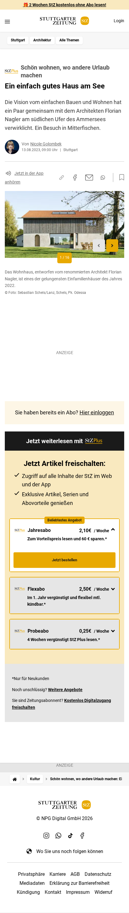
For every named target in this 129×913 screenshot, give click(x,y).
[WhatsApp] (58, 835)
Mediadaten (32, 883)
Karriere (58, 874)
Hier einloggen (97, 412)
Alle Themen (69, 40)
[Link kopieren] (61, 177)
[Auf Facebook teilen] (75, 177)
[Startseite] (15, 779)
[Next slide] (112, 245)
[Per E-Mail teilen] (89, 177)
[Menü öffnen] (7, 21)
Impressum (78, 892)
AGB (75, 874)
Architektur (42, 40)
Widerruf (103, 892)
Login (119, 20)
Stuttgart (18, 40)
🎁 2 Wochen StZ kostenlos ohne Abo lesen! (64, 4)
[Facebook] (82, 835)
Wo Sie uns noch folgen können (69, 851)
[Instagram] (46, 835)
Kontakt (53, 892)
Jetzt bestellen (64, 560)
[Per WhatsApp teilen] (103, 177)
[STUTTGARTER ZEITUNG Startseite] (64, 20)
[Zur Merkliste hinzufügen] (120, 177)
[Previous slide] (99, 245)
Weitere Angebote (65, 689)
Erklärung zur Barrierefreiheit (80, 883)
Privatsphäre (31, 874)
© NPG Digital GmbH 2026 (64, 818)
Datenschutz (98, 874)
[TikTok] (70, 835)
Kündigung (28, 892)
